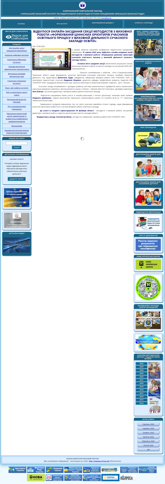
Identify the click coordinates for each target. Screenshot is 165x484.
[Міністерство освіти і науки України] (73, 472)
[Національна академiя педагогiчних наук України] (129, 472)
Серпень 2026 (148, 424)
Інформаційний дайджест (103, 23)
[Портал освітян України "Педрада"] (110, 480)
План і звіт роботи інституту (16, 88)
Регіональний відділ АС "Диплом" (16, 100)
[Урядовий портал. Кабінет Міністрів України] (55, 472)
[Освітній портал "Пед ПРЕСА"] (129, 479)
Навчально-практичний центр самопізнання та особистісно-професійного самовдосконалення (17, 117)
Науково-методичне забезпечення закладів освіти (16, 67)
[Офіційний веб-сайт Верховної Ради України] (36, 472)
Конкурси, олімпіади (144, 23)
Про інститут (62, 24)
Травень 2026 (148, 432)
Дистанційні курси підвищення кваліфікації (16, 49)
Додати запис (17, 179)
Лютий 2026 (148, 445)
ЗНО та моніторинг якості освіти (16, 93)
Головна (21, 24)
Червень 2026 (148, 428)
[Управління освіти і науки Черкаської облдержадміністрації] (110, 471)
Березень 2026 (148, 441)
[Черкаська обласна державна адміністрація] (92, 472)
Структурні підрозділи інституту (16, 82)
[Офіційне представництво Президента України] (17, 472)
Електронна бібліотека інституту (16, 60)
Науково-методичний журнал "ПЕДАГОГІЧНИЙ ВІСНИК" (16, 131)
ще (148, 449)
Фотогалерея (16, 126)
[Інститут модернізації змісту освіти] (148, 472)
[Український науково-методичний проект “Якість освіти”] (92, 480)
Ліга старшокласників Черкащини (17, 107)
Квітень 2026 (148, 437)
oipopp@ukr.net (106, 18)
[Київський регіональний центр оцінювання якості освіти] (73, 480)
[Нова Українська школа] (36, 480)
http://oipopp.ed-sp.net (99, 461)
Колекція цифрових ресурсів (17, 55)
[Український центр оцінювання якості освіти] (55, 480)
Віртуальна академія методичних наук (16, 75)
